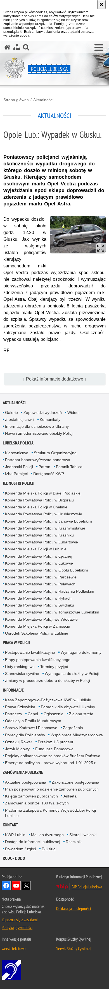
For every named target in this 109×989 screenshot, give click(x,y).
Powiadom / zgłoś (20, 849)
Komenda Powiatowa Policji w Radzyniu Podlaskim (49, 591)
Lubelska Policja (18, 443)
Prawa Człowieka (20, 707)
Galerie (11, 412)
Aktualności (43, 100)
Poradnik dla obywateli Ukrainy (68, 707)
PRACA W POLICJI (16, 642)
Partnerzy (13, 714)
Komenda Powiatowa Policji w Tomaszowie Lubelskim (52, 612)
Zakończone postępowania (75, 782)
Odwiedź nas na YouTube (16, 885)
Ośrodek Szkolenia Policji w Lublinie (36, 633)
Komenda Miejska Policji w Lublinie (36, 549)
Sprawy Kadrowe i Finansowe (31, 727)
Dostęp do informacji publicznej (32, 841)
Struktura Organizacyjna (55, 453)
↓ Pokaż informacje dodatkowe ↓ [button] (55, 379)
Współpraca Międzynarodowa (77, 735)
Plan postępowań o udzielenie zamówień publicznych (52, 789)
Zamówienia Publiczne (23, 772)
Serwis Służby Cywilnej (73, 948)
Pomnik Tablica (69, 466)
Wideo (73, 412)
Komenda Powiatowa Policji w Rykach (38, 598)
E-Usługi (49, 849)
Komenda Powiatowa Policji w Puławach (40, 584)
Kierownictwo (16, 453)
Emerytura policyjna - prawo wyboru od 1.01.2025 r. (50, 763)
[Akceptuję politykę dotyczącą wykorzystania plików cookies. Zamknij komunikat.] (101, 4)
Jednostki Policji (19, 466)
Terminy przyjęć (54, 666)
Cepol (33, 714)
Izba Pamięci (16, 473)
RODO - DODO (14, 858)
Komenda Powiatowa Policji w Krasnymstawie (45, 528)
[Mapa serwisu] (16, 47)
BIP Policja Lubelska (87, 886)
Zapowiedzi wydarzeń (42, 412)
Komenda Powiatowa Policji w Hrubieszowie (43, 514)
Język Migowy (17, 749)
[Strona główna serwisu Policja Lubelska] (7, 47)
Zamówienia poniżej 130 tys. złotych (37, 803)
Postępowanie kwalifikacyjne (30, 652)
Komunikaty (50, 419)
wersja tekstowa (13, 948)
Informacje (13, 690)
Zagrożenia (73, 727)
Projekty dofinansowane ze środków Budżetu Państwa (52, 756)
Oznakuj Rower (18, 742)
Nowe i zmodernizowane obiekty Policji (39, 433)
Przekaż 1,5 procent (55, 742)
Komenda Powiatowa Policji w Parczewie (41, 577)
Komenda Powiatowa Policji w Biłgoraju (39, 500)
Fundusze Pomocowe (54, 749)
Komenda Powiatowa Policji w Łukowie (39, 563)
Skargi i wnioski (82, 835)
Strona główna (16, 100)
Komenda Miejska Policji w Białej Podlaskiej (43, 493)
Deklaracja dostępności (73, 908)
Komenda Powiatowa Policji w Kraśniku (39, 535)
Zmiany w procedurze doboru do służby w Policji (47, 680)
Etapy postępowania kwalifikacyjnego (37, 659)
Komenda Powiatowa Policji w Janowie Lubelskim (48, 521)
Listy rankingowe (20, 666)
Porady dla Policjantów (25, 735)
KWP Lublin (15, 835)
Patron (44, 466)
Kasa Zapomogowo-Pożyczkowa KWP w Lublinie (48, 700)
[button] (98, 48)
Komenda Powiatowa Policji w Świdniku (39, 605)
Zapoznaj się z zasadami (19, 919)
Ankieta (70, 796)
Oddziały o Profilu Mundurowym (33, 721)
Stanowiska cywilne (22, 673)
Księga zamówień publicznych (31, 796)
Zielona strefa (81, 714)
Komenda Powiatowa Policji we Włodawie (41, 619)
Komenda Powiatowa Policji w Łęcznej (38, 556)
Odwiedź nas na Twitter (26, 885)
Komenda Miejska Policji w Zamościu (37, 626)
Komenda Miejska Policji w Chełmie (36, 507)
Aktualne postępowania (25, 782)
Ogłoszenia (53, 714)
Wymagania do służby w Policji (72, 673)
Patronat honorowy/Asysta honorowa (37, 460)
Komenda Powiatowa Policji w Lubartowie (41, 542)
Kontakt (10, 825)
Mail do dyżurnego (47, 835)
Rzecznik (74, 841)
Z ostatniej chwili (19, 419)
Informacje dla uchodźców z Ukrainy (37, 426)
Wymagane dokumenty (81, 652)
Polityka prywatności (17, 927)
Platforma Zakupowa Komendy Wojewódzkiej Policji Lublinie (50, 813)
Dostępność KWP (48, 473)
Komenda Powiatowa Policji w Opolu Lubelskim (46, 570)
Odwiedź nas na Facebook (6, 885)
